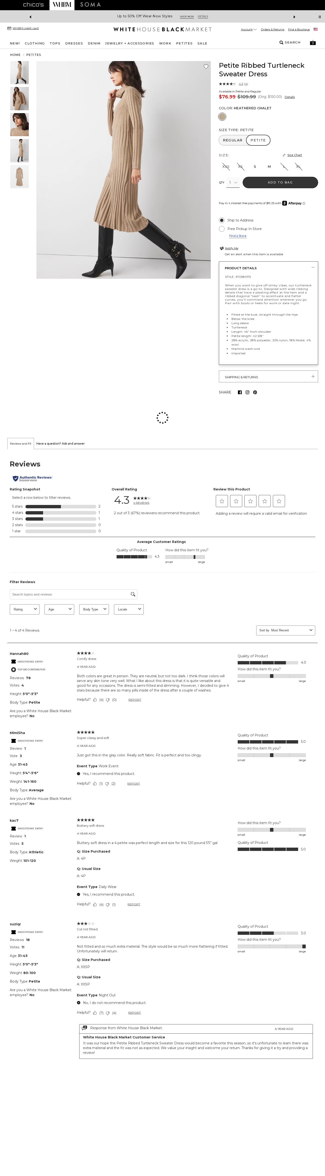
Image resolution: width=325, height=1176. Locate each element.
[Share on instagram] (247, 392)
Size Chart (294, 155)
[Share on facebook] (240, 392)
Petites (33, 55)
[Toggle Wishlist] (206, 67)
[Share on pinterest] (255, 392)
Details (290, 97)
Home (15, 55)
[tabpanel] (162, 728)
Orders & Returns (272, 29)
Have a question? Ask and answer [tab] (60, 412)
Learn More (214, 16)
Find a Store (237, 236)
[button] (313, 42)
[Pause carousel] (320, 17)
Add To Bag (280, 182)
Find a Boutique (299, 29)
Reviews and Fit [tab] (20, 412)
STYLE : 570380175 (238, 276)
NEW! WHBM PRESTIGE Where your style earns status (150, 16)
